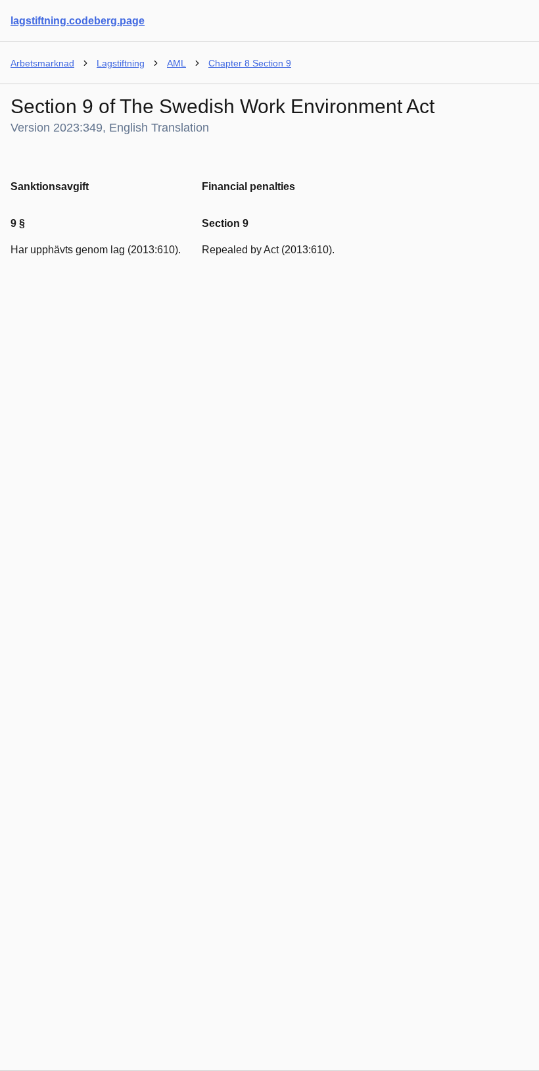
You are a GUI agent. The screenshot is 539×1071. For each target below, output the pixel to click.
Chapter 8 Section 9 (249, 63)
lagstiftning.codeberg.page (78, 20)
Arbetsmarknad (42, 63)
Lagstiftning (121, 63)
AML (176, 63)
